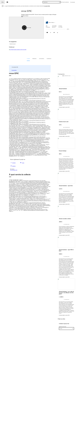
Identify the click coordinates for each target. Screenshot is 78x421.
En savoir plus (14, 70)
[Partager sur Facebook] (50, 32)
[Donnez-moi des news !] (47, 32)
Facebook (13, 162)
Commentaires (41, 58)
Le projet (28, 58)
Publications (34, 58)
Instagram (13, 166)
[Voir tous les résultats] (59, 2)
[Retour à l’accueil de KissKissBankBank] (7, 2)
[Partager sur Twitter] (54, 32)
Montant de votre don (62, 326)
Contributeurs (49, 58)
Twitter (23, 162)
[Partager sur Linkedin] (57, 32)
